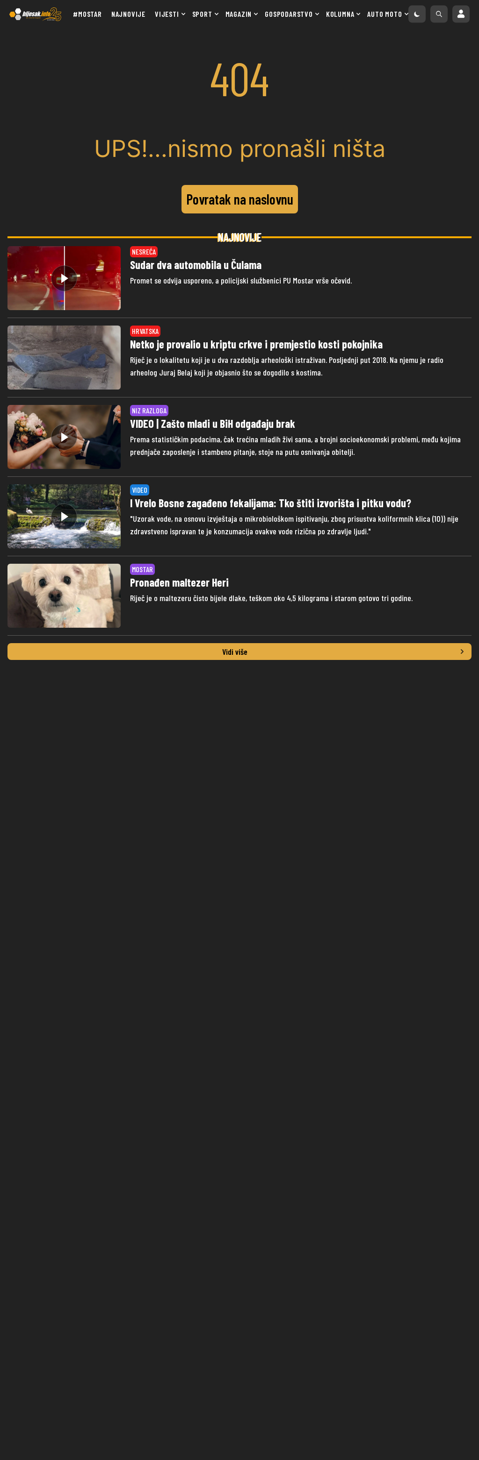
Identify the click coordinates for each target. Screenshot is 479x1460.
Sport (202, 13)
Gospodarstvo (289, 13)
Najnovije (128, 13)
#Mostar (87, 13)
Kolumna (340, 13)
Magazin (238, 13)
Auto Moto (384, 13)
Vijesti (167, 13)
